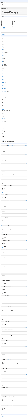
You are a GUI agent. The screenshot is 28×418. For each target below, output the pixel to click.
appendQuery (3, 82)
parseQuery (3, 140)
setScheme (3, 40)
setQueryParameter (4, 94)
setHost (2, 58)
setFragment (3, 97)
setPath (2, 73)
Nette (3, 2)
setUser (2, 46)
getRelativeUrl (3, 118)
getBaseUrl (3, 115)
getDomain (3, 64)
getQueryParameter (4, 91)
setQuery (3, 79)
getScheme (3, 43)
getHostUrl (3, 109)
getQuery (3, 85)
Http (5, 2)
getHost (2, 61)
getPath (2, 76)
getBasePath (3, 112)
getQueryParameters (4, 88)
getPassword (3, 55)
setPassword (3, 52)
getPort (2, 70)
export (2, 134)
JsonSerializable (7, 6)
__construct (3, 37)
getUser (2, 49)
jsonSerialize (3, 131)
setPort (2, 67)
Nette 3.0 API (2, 0)
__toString (3, 128)
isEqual (2, 121)
